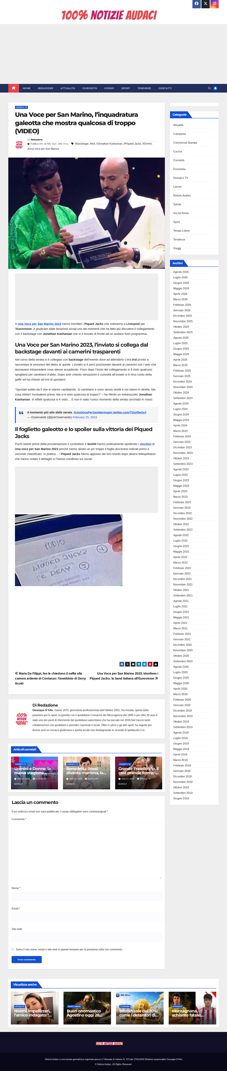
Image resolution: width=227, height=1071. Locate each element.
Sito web (17, 929)
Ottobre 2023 (181, 458)
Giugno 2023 (181, 480)
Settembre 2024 (183, 398)
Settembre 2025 (183, 332)
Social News (181, 213)
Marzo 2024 (180, 431)
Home (27, 88)
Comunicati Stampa (185, 142)
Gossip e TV (21, 107)
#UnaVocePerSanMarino (91, 412)
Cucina (177, 151)
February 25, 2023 (85, 417)
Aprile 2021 (180, 622)
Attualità (67, 88)
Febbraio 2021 (182, 633)
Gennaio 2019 (181, 771)
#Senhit (147, 143)
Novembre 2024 (183, 387)
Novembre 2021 (183, 584)
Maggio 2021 (181, 617)
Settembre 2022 (183, 529)
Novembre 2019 (183, 716)
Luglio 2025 (180, 343)
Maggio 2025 (181, 354)
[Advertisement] (113, 54)
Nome (16, 888)
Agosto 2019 (181, 732)
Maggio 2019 (181, 749)
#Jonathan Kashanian (109, 143)
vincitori (146, 444)
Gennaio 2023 (181, 507)
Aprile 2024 (180, 425)
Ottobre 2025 (181, 326)
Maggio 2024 (181, 420)
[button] (209, 88)
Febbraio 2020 (182, 699)
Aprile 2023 (180, 491)
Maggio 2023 (181, 485)
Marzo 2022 (180, 562)
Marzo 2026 (180, 299)
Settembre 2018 (183, 792)
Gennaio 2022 (181, 573)
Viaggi (177, 248)
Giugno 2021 (181, 612)
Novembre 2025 (183, 321)
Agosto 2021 (181, 601)
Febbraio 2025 (182, 370)
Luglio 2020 (180, 672)
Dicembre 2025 (182, 315)
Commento (19, 819)
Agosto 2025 (181, 337)
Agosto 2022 (181, 535)
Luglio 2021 (180, 606)
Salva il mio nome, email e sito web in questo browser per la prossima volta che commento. (69, 949)
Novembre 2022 (183, 518)
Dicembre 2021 (182, 579)
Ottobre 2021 (181, 590)
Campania (179, 133)
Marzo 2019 (180, 760)
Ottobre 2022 (181, 524)
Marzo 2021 (180, 628)
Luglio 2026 (180, 277)
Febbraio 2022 (182, 568)
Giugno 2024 (181, 414)
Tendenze (144, 88)
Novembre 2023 (183, 452)
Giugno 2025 (181, 348)
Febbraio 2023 (182, 502)
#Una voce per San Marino (43, 148)
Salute (177, 204)
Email (16, 908)
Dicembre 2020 (182, 644)
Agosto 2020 (181, 666)
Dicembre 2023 (182, 447)
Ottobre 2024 (181, 392)
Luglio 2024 (180, 409)
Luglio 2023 (180, 474)
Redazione (45, 88)
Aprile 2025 (180, 359)
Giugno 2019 (181, 743)
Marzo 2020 (180, 694)
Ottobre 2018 (181, 787)
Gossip (109, 88)
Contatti (165, 88)
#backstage (82, 143)
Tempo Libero (181, 230)
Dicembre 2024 (182, 381)
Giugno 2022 (181, 546)
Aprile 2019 (180, 754)
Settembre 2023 (183, 463)
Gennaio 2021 (181, 639)
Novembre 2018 (183, 782)
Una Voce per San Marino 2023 (39, 324)
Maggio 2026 (181, 288)
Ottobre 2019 (181, 721)
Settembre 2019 (183, 727)
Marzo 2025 (180, 365)
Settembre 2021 (183, 595)
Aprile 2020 (180, 688)
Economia (179, 169)
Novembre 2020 (183, 650)
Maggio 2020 (181, 683)
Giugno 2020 (181, 677)
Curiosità (90, 88)
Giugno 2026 (181, 283)
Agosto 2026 (181, 272)
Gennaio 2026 (181, 310)
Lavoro (177, 186)
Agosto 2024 (181, 403)
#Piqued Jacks (132, 143)
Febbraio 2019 (182, 765)
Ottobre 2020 (181, 655)
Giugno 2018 (181, 798)
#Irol (92, 143)
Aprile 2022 (180, 557)
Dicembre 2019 (182, 710)
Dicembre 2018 (182, 776)
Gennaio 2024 (181, 442)
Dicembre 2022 (182, 513)
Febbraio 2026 (182, 304)
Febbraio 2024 (182, 436)
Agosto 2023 (181, 469)
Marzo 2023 (180, 496)
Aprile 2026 (180, 293)
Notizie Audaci (182, 195)
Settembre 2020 (183, 661)
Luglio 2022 (180, 540)
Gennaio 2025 (181, 376)
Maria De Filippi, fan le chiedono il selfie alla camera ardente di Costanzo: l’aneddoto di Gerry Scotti (50, 678)
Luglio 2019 (180, 738)
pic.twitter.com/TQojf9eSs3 (127, 412)
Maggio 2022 (181, 551)
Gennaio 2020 (181, 705)
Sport (125, 88)
